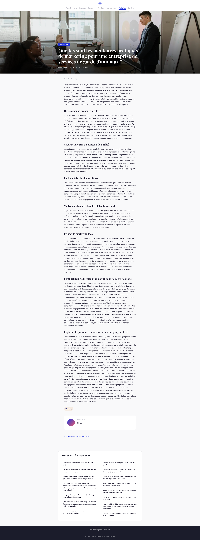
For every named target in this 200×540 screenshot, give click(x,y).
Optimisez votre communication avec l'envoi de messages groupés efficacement (119, 470)
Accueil (68, 8)
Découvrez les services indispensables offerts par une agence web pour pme (119, 477)
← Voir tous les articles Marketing (76, 436)
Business (82, 8)
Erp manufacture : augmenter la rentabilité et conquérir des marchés (119, 484)
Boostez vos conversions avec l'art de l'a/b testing (78, 464)
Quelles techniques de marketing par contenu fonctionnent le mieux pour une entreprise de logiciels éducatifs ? (79, 504)
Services (131, 8)
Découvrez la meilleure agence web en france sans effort (119, 498)
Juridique (101, 8)
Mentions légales (96, 530)
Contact (107, 530)
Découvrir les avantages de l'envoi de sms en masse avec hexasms (79, 470)
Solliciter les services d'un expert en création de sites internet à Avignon (119, 491)
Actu (75, 8)
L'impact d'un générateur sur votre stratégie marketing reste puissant (79, 496)
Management (111, 8)
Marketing (122, 8)
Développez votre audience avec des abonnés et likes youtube (119, 514)
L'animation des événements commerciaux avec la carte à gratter (78, 512)
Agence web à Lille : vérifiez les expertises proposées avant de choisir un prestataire (78, 477)
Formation (91, 8)
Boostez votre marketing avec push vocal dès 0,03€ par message (119, 464)
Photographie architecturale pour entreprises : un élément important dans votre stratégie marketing (120, 506)
